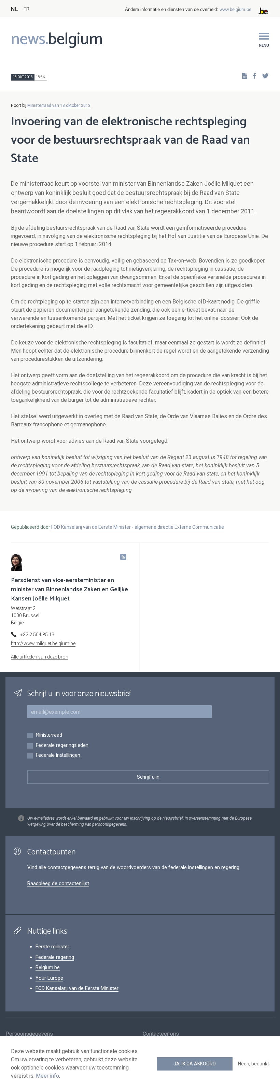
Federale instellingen (58, 756)
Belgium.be (48, 967)
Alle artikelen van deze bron (39, 657)
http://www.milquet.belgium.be (43, 643)
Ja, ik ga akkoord (194, 1063)
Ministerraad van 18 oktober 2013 (58, 105)
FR (26, 9)
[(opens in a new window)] (252, 75)
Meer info (47, 1076)
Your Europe (49, 978)
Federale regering (55, 957)
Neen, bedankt (253, 1063)
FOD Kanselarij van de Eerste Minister (77, 988)
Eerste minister (52, 947)
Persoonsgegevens (29, 1034)
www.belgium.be (235, 9)
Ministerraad (49, 735)
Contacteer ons (161, 1034)
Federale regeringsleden (62, 746)
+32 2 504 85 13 (37, 634)
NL (14, 9)
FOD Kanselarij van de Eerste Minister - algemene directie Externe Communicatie (137, 527)
